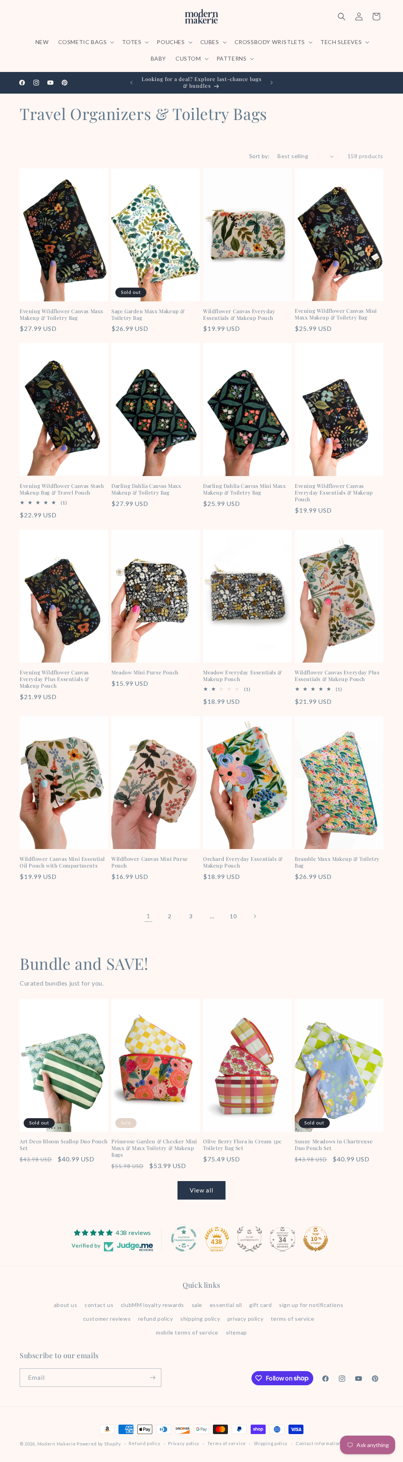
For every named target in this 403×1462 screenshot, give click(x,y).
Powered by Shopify (99, 1443)
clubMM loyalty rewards (152, 1304)
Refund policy (144, 1443)
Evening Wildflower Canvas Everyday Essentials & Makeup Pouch (334, 492)
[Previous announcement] (131, 82)
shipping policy (200, 1318)
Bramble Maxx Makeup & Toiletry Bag (337, 862)
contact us (99, 1304)
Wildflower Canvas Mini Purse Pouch (149, 862)
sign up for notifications (311, 1304)
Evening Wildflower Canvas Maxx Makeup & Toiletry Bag (62, 314)
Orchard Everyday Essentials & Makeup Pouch (243, 862)
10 (233, 916)
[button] (86, 42)
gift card (260, 1304)
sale (197, 1304)
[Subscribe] (152, 1377)
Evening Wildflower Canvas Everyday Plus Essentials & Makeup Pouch (54, 679)
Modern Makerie (56, 1443)
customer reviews (107, 1318)
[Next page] (254, 916)
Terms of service (226, 1443)
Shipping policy (271, 1443)
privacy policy (245, 1318)
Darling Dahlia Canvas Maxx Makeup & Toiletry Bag (146, 489)
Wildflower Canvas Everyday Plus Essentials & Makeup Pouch (337, 675)
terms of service (292, 1318)
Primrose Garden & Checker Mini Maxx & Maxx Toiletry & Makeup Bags (154, 1148)
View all (201, 1190)
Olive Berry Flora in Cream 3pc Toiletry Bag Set (242, 1144)
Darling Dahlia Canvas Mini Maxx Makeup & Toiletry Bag (244, 489)
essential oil (226, 1304)
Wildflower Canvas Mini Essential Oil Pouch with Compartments (62, 862)
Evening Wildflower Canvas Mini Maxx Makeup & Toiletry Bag (336, 314)
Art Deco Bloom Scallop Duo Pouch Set (63, 1144)
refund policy (155, 1318)
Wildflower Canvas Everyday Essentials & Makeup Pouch (239, 314)
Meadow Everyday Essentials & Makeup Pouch (242, 675)
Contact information (318, 1443)
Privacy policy (184, 1443)
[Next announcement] (271, 82)
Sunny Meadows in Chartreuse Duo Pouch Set (334, 1144)
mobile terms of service (187, 1332)
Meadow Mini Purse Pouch (145, 672)
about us (66, 1304)
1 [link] (148, 915)
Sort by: (259, 156)
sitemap (236, 1332)
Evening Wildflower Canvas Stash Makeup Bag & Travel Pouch (62, 489)
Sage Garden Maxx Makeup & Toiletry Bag (148, 314)
